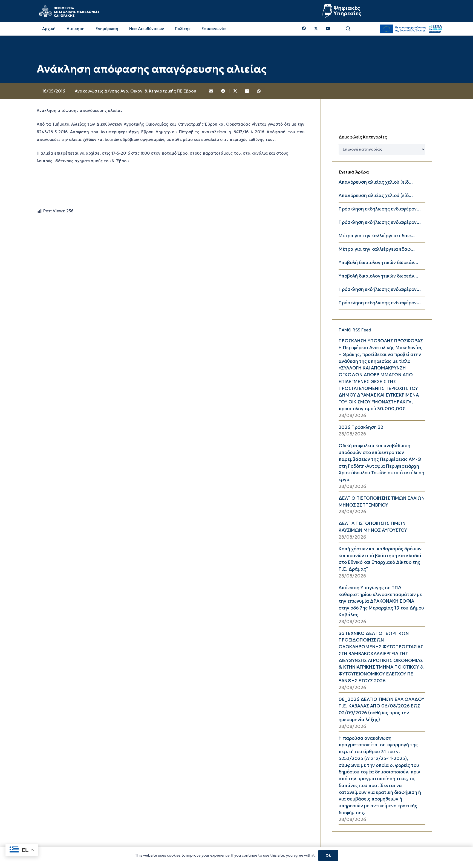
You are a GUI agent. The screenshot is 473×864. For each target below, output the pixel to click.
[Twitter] (316, 29)
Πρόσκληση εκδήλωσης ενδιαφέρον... (380, 209)
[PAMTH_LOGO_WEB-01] (69, 11)
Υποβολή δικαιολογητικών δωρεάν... (378, 262)
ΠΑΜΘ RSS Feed (355, 330)
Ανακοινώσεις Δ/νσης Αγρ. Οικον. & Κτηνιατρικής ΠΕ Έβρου (135, 91)
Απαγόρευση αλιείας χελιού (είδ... (376, 182)
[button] (348, 28)
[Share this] (223, 91)
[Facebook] (304, 29)
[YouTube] (328, 29)
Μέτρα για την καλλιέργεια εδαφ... (377, 236)
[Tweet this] (235, 91)
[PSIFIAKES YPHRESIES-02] (342, 11)
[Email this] (212, 91)
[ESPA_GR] (411, 29)
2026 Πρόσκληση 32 (361, 427)
